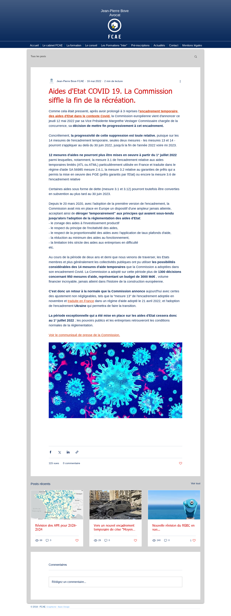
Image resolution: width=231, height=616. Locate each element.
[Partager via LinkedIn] (68, 452)
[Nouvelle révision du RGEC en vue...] (174, 504)
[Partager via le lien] (77, 452)
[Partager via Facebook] (50, 452)
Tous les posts (38, 56)
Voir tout (195, 483)
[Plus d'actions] (180, 81)
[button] (195, 56)
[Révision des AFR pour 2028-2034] (57, 504)
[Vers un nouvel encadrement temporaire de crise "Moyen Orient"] (116, 504)
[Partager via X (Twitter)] (59, 452)
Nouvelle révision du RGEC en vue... (173, 527)
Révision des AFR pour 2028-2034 (56, 527)
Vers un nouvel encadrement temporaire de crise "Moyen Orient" (114, 528)
